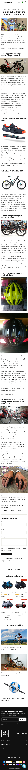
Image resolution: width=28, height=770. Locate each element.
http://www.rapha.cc (7, 394)
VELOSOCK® (9, 268)
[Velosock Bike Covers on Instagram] (20, 733)
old (9, 9)
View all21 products (7, 618)
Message (3, 537)
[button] (4, 594)
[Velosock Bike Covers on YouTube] (26, 733)
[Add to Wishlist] (12, 593)
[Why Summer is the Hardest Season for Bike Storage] (14, 662)
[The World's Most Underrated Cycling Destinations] (14, 687)
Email (2, 529)
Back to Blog (15, 569)
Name (2, 521)
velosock (14, 9)
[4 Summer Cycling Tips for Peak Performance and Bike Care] (14, 637)
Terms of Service (20, 560)
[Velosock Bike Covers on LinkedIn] (23, 733)
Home (2, 7)
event (5, 9)
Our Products (6, 740)
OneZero (18, 768)
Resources (5, 744)
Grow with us (6, 753)
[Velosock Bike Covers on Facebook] (18, 733)
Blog (5, 7)
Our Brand (5, 749)
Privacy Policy (9, 560)
